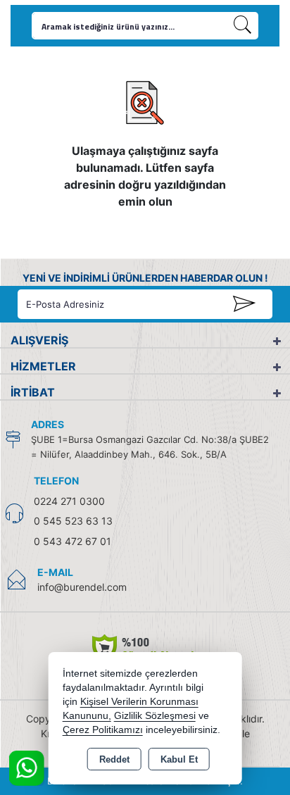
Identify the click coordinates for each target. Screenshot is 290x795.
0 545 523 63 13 (73, 521)
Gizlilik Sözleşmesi (155, 716)
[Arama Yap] (242, 25)
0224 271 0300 (69, 501)
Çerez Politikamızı (103, 730)
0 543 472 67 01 (72, 541)
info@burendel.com (82, 587)
